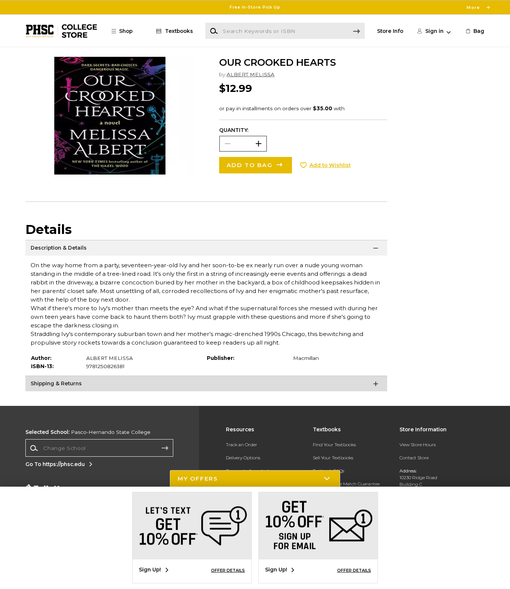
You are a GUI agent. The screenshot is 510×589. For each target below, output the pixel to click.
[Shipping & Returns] (206, 385)
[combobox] (99, 448)
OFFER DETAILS (228, 570)
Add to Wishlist (330, 165)
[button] (255, 7)
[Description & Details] (206, 249)
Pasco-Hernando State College (87, 432)
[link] (474, 31)
